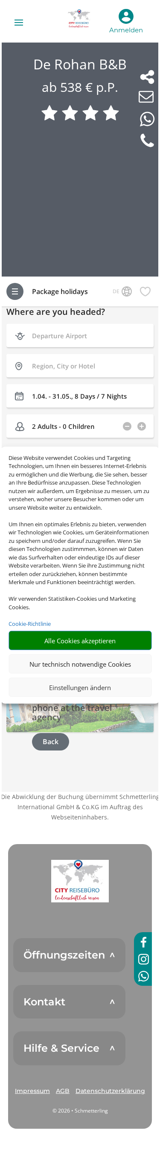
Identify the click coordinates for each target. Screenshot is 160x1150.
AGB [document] (63, 1091)
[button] (79, 881)
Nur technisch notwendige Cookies (80, 663)
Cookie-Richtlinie (30, 623)
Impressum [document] (32, 1091)
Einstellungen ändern (80, 687)
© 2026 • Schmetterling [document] (80, 1110)
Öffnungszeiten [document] (64, 955)
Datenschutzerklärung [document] (110, 1091)
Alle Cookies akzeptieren (80, 640)
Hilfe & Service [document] (61, 1048)
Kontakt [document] (44, 1002)
